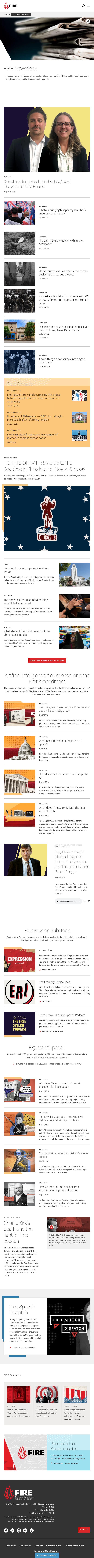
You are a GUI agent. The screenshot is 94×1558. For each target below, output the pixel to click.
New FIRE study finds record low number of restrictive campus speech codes (32, 435)
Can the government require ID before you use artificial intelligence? (64, 708)
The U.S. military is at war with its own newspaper (61, 242)
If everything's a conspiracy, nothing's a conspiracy (62, 360)
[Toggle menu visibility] (88, 5)
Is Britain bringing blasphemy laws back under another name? (62, 211)
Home (6, 14)
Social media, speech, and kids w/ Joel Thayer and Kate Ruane (37, 184)
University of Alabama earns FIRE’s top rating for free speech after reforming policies (35, 417)
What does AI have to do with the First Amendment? (62, 809)
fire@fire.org (34, 1513)
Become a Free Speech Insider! (64, 1446)
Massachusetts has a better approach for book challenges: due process (63, 272)
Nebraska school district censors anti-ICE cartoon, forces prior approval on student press (63, 299)
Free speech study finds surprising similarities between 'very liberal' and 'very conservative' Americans (33, 398)
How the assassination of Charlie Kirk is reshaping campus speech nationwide (18, 1413)
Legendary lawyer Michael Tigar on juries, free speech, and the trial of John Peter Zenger (72, 861)
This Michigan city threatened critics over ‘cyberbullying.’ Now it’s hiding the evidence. (63, 330)
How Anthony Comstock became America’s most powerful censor (59, 1188)
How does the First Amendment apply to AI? (63, 775)
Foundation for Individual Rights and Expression (33, 1504)
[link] (11, 5)
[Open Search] (83, 5)
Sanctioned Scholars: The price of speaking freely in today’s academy (46, 1413)
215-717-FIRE (48, 1513)
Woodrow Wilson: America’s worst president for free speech (59, 1084)
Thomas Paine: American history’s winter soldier (63, 1154)
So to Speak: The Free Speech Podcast (62, 1014)
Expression (45, 950)
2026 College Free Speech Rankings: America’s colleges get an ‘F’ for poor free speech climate (75, 1414)
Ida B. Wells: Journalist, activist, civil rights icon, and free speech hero (61, 1118)
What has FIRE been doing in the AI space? (60, 742)
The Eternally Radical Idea (54, 981)
